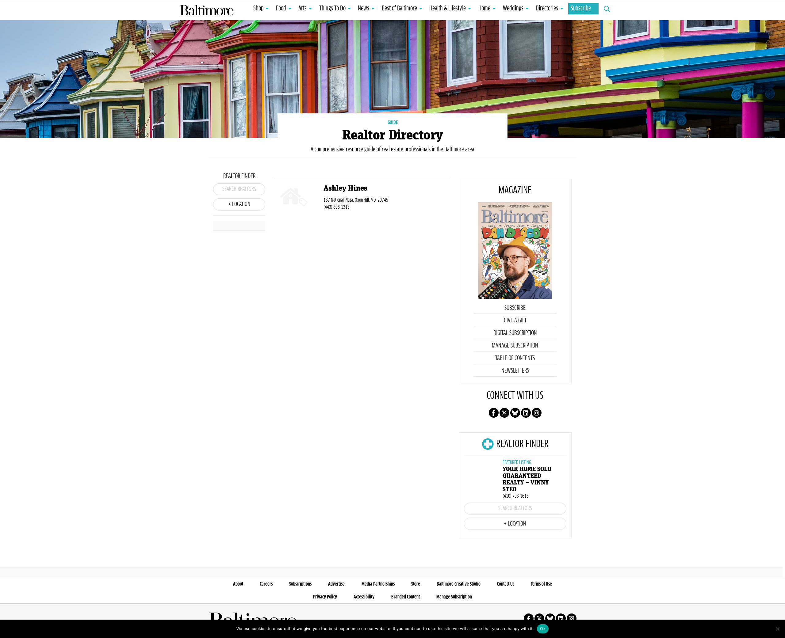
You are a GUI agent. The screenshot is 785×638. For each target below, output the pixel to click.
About (238, 584)
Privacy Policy (325, 596)
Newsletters (515, 371)
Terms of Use (541, 584)
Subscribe (581, 9)
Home (484, 9)
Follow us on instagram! (537, 413)
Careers (266, 584)
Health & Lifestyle (447, 9)
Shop (258, 9)
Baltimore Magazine (207, 10)
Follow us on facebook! (494, 413)
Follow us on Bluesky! (515, 413)
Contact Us (505, 584)
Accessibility (364, 596)
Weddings (513, 9)
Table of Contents (515, 358)
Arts (302, 9)
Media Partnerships (378, 584)
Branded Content (405, 596)
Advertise (336, 584)
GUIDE (393, 122)
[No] (777, 629)
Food (281, 9)
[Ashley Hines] (299, 198)
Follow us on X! (504, 413)
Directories (547, 9)
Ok (543, 628)
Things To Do (332, 9)
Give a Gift (515, 320)
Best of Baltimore (399, 9)
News (363, 9)
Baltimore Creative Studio (459, 584)
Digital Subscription (515, 333)
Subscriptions (300, 584)
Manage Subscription (515, 346)
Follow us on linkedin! (526, 413)
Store (415, 584)
